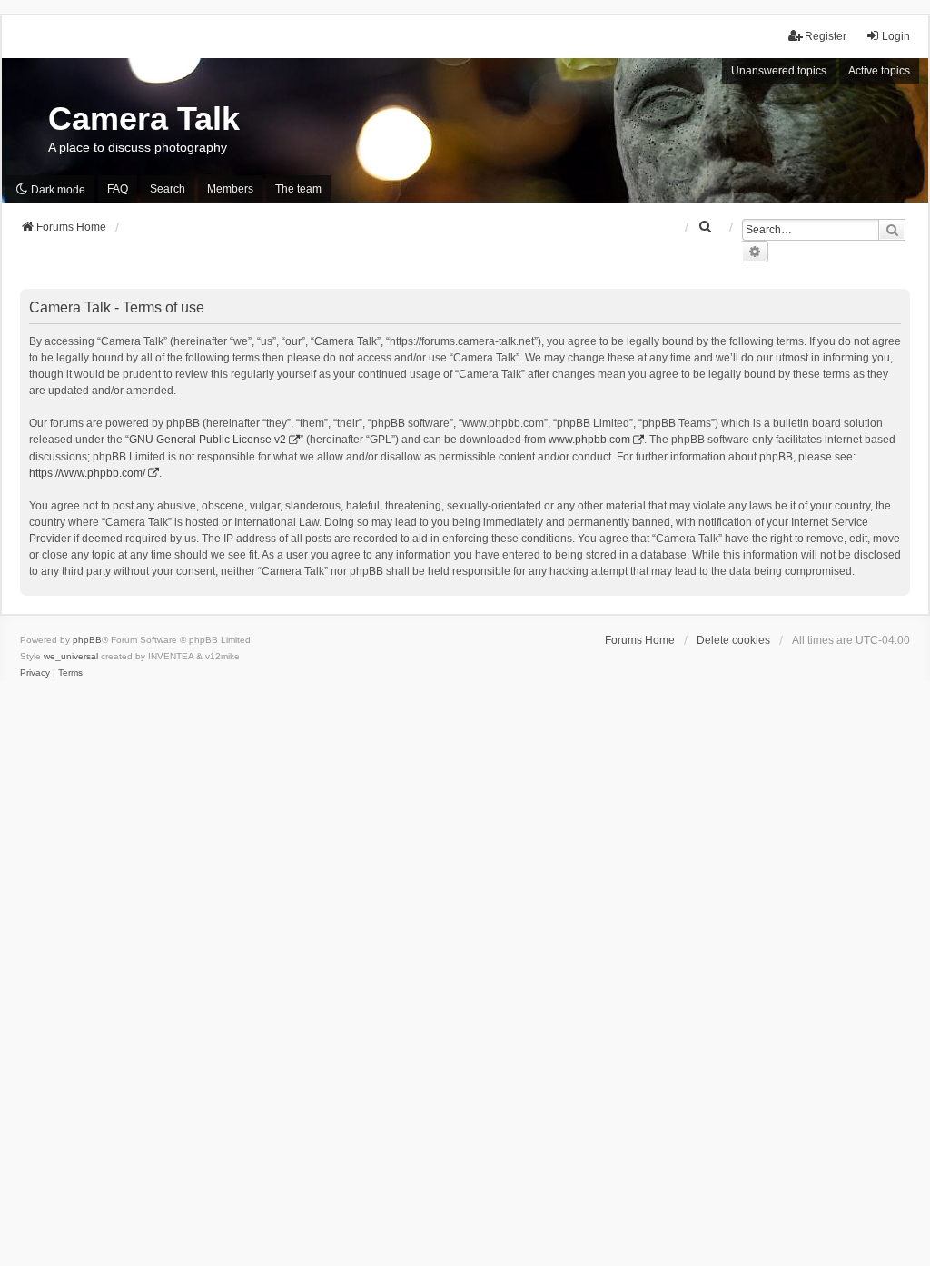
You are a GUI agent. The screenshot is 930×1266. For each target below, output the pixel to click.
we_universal (71, 656)
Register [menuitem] (825, 36)
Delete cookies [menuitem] (733, 640)
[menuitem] (706, 227)
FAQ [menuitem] (117, 189)
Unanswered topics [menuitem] (778, 70)
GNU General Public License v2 (207, 439)
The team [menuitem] (298, 189)
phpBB (87, 640)
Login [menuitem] (896, 36)
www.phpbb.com (589, 439)
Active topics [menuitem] (879, 70)
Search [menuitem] (167, 189)
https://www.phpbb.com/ (87, 473)
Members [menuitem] (230, 189)
